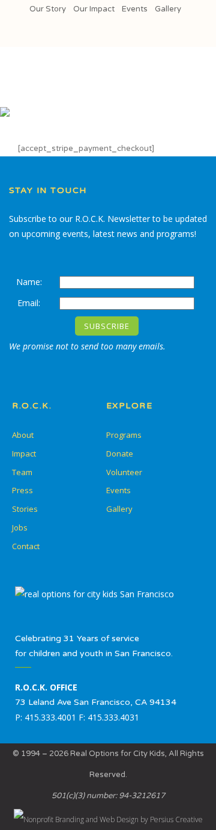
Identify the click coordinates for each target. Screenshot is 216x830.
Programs (124, 434)
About (23, 434)
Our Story (47, 9)
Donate (119, 453)
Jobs (20, 527)
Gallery (168, 9)
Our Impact (94, 9)
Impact (24, 453)
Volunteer (124, 472)
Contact (26, 546)
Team (22, 472)
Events (135, 9)
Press (22, 490)
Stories (25, 508)
